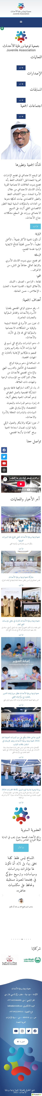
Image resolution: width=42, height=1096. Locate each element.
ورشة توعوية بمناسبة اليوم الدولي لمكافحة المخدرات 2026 (21, 790)
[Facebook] (4, 450)
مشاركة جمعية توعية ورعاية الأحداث (21, 577)
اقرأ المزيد (21, 549)
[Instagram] (4, 470)
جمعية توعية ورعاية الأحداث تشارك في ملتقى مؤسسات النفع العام (21, 622)
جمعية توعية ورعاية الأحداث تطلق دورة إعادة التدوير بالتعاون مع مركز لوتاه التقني (21, 695)
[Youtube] (4, 463)
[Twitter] (4, 457)
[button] (21, 22)
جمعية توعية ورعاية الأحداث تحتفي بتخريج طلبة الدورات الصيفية (21, 538)
